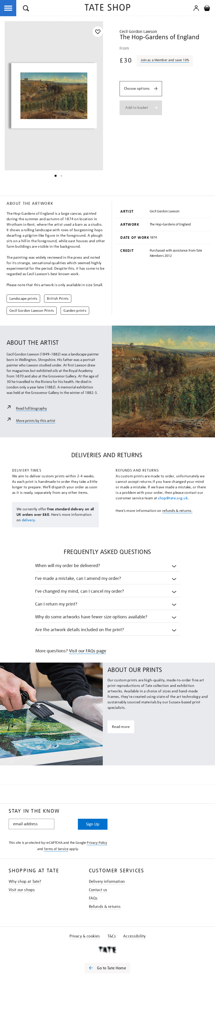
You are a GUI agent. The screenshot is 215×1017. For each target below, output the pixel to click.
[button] (26, 9)
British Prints (57, 298)
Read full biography (31, 408)
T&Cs (112, 936)
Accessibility (134, 936)
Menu (8, 8)
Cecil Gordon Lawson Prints (31, 310)
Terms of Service (56, 849)
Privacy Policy (97, 842)
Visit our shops (22, 889)
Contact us (98, 889)
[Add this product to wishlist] (98, 32)
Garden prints (74, 310)
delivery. (29, 520)
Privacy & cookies (84, 936)
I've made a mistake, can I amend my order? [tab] (78, 578)
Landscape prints (23, 298)
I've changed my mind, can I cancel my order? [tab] (79, 591)
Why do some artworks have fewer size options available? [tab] (91, 617)
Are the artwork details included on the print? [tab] (79, 629)
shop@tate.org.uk (172, 498)
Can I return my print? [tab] (56, 604)
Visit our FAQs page (87, 651)
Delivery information (107, 881)
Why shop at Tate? (25, 881)
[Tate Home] (107, 949)
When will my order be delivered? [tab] (67, 565)
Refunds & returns (105, 906)
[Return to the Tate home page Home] (107, 8)
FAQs (93, 898)
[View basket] (207, 9)
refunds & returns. (177, 510)
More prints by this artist (35, 420)
